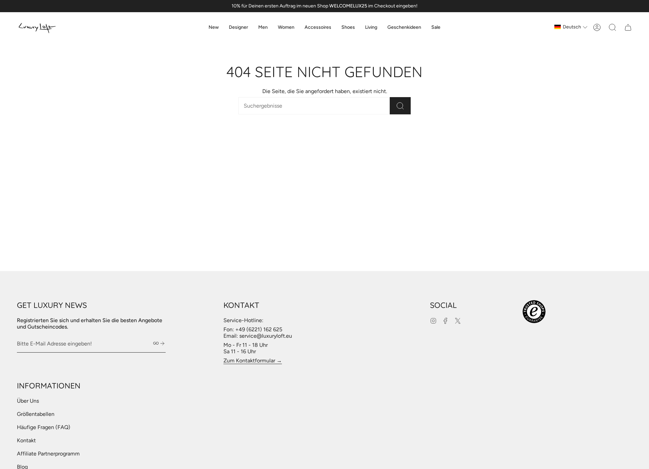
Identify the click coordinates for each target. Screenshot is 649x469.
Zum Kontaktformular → (252, 360)
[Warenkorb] (628, 27)
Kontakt (26, 440)
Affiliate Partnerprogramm (48, 453)
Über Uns (28, 401)
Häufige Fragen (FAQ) (43, 427)
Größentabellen (35, 414)
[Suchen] (400, 105)
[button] (238, 27)
